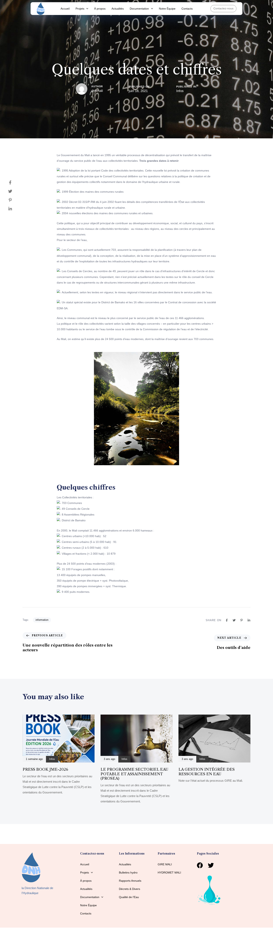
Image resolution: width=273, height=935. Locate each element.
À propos (100, 8)
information (42, 619)
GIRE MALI (165, 864)
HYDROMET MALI (169, 872)
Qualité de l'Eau (129, 897)
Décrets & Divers (129, 888)
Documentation (139, 8)
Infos (180, 91)
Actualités (118, 8)
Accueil (65, 8)
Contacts (187, 8)
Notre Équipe (167, 8)
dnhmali (97, 91)
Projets (80, 8)
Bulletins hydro (128, 872)
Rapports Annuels (130, 880)
